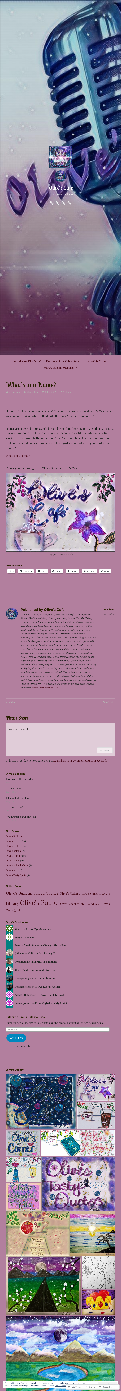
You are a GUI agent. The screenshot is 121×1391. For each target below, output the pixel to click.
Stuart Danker (22, 970)
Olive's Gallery (13, 845)
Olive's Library (14, 855)
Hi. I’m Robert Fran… (47, 978)
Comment (104, 750)
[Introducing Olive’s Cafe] (52, 202)
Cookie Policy (60, 1385)
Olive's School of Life (17, 865)
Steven (18, 929)
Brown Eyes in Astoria (38, 929)
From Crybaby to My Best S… (52, 1003)
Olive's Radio (33, 392)
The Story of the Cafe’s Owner (63, 361)
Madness (11, 702)
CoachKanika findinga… (28, 961)
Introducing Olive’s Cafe (27, 361)
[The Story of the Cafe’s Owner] (57, 202)
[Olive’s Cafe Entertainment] (69, 202)
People (30, 937)
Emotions (51, 961)
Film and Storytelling (18, 797)
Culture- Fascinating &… (42, 953)
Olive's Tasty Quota (16, 875)
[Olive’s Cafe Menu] (63, 202)
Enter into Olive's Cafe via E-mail (26, 1017)
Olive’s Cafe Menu (95, 361)
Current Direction (45, 970)
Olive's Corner (13, 841)
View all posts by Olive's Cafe (45, 687)
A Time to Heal (14, 807)
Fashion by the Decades (19, 779)
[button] (41, 1101)
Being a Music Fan (55, 945)
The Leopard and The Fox (21, 816)
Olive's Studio (13, 870)
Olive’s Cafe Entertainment (59, 367)
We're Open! (16, 1037)
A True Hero (13, 788)
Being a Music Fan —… (27, 945)
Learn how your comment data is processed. (80, 760)
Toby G (18, 937)
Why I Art (108, 702)
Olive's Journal (13, 850)
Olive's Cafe (60, 187)
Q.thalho (19, 953)
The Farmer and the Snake (50, 995)
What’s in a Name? (18, 456)
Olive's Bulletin (14, 836)
